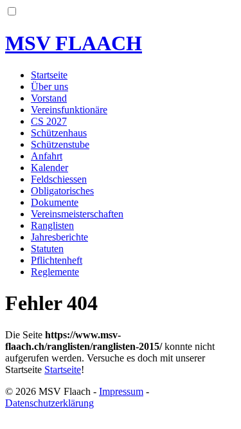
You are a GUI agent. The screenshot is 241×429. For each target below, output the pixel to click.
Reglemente (55, 271)
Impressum (121, 391)
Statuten (47, 248)
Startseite (49, 74)
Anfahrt (46, 156)
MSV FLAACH (73, 43)
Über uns (49, 86)
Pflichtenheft (56, 260)
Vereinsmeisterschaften (77, 213)
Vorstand (49, 98)
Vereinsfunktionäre (69, 109)
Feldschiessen (59, 179)
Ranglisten (52, 225)
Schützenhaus (59, 132)
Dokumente (54, 202)
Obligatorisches (62, 190)
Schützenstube (60, 144)
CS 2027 (49, 121)
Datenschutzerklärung (49, 402)
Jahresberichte (59, 237)
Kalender (49, 167)
